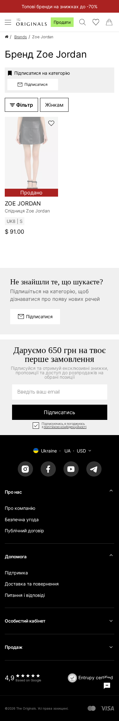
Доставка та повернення (32, 583)
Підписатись (59, 412)
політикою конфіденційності (65, 427)
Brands (20, 37)
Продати (62, 22)
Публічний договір (24, 530)
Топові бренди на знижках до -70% (59, 6)
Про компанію (20, 508)
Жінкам (54, 105)
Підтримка (16, 572)
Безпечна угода (22, 519)
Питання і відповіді (25, 595)
